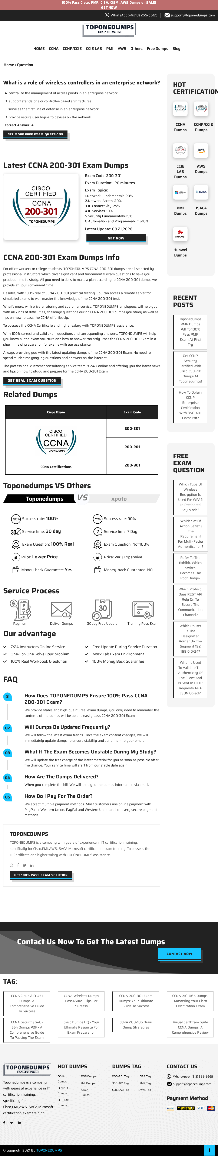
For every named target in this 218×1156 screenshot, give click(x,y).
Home (9, 65)
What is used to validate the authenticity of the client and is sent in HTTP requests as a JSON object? (190, 678)
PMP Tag (145, 1083)
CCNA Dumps (180, 127)
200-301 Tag (120, 1076)
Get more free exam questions (35, 134)
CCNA (54, 49)
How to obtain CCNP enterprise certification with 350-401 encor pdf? (190, 405)
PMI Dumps (180, 210)
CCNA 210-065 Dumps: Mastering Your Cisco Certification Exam (190, 1001)
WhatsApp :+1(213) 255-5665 (193, 1076)
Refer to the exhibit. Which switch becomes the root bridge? (190, 568)
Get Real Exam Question (32, 380)
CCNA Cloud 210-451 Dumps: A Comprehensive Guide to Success (27, 1003)
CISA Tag (145, 1076)
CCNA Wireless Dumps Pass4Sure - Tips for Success (81, 1001)
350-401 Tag (120, 1083)
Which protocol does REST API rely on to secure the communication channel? (190, 602)
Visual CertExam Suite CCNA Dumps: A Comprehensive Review (190, 1027)
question (25, 65)
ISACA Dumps (201, 210)
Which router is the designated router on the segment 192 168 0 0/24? (190, 638)
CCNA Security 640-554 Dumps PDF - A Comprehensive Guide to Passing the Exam (27, 1030)
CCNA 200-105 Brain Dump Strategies (135, 1025)
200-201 (132, 447)
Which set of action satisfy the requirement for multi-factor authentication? (190, 533)
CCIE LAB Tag (120, 1090)
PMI (109, 49)
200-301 (132, 429)
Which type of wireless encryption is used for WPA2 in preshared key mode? (190, 497)
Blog (176, 49)
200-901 (132, 465)
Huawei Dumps (180, 252)
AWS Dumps (201, 169)
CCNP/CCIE (72, 49)
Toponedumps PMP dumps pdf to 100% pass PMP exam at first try (190, 331)
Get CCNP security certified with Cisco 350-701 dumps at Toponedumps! (190, 368)
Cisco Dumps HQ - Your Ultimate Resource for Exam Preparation (81, 1027)
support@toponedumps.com (193, 15)
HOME (39, 49)
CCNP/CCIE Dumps (203, 127)
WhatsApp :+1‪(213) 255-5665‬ (134, 15)
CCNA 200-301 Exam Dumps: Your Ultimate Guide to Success (136, 1001)
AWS (122, 49)
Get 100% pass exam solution (41, 875)
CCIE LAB (94, 49)
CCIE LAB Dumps (180, 171)
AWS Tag (145, 1090)
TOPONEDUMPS (49, 1150)
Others (137, 49)
